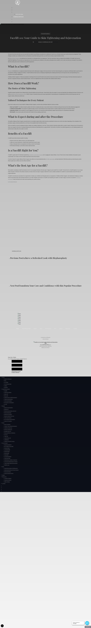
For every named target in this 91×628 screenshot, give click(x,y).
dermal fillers (52, 159)
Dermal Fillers (7, 448)
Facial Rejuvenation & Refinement (11, 468)
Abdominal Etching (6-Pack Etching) (11, 470)
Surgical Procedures (45, 33)
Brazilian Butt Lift (7, 431)
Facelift (5, 390)
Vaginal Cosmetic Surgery (9, 441)
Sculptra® (6, 454)
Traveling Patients (7, 478)
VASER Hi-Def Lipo (8, 427)
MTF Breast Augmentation (9, 419)
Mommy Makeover (8, 429)
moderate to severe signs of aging (35, 154)
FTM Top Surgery (7, 417)
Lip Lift (5, 404)
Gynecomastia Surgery (8, 473)
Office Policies (7, 481)
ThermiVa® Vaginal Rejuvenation (10, 463)
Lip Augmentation (7, 456)
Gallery (60, 328)
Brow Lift (6, 395)
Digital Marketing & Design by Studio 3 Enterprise (16, 372)
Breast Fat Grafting (8, 414)
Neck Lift (6, 394)
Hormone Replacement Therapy (10, 461)
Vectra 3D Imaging (8, 421)
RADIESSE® (6, 451)
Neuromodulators (8, 444)
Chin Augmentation (8, 400)
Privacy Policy (10, 357)
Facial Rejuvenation (26, 328)
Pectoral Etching (7, 471)
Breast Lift (6, 409)
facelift (10, 71)
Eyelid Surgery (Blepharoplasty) (10, 397)
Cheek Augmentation (8, 399)
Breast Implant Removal (9, 416)
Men (55, 328)
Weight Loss (6, 464)
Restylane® (6, 453)
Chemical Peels (7, 458)
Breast (35, 328)
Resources (68, 328)
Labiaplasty (6, 439)
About (17, 328)
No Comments (55, 42)
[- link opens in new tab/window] (19, 313)
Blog (5, 380)
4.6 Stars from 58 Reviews (45, 337)
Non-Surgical (48, 328)
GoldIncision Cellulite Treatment (10, 459)
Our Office (6, 382)
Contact (75, 328)
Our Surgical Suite (7, 384)
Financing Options (7, 480)
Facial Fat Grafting (7, 392)
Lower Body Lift (7, 438)
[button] (2, 625)
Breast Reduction (7, 412)
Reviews (6, 387)
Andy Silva (36, 42)
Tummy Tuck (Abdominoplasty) (10, 426)
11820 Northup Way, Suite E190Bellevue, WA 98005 (45, 346)
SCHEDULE (88, 626)
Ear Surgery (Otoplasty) (9, 402)
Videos (5, 385)
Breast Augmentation (8, 407)
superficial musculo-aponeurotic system (18, 94)
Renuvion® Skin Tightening (9, 432)
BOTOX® (47, 159)
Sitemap (14, 357)
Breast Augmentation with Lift (10, 411)
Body (41, 328)
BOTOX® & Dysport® (8, 446)
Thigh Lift (6, 436)
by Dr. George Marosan (12, 181)
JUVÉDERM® (7, 449)
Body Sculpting (7, 424)
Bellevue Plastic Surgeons (14, 58)
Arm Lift (5, 434)
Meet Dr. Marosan (7, 378)
